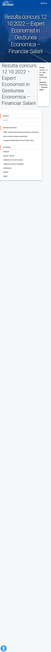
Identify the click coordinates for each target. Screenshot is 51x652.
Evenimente (7, 168)
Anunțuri (6, 152)
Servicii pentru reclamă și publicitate (15, 136)
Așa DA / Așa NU (8, 156)
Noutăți (5, 172)
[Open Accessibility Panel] (4, 648)
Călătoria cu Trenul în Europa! (13, 160)
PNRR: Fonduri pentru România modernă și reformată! (21, 132)
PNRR (5, 176)
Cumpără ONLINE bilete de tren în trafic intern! (18, 140)
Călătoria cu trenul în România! (13, 164)
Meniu (44, 3)
